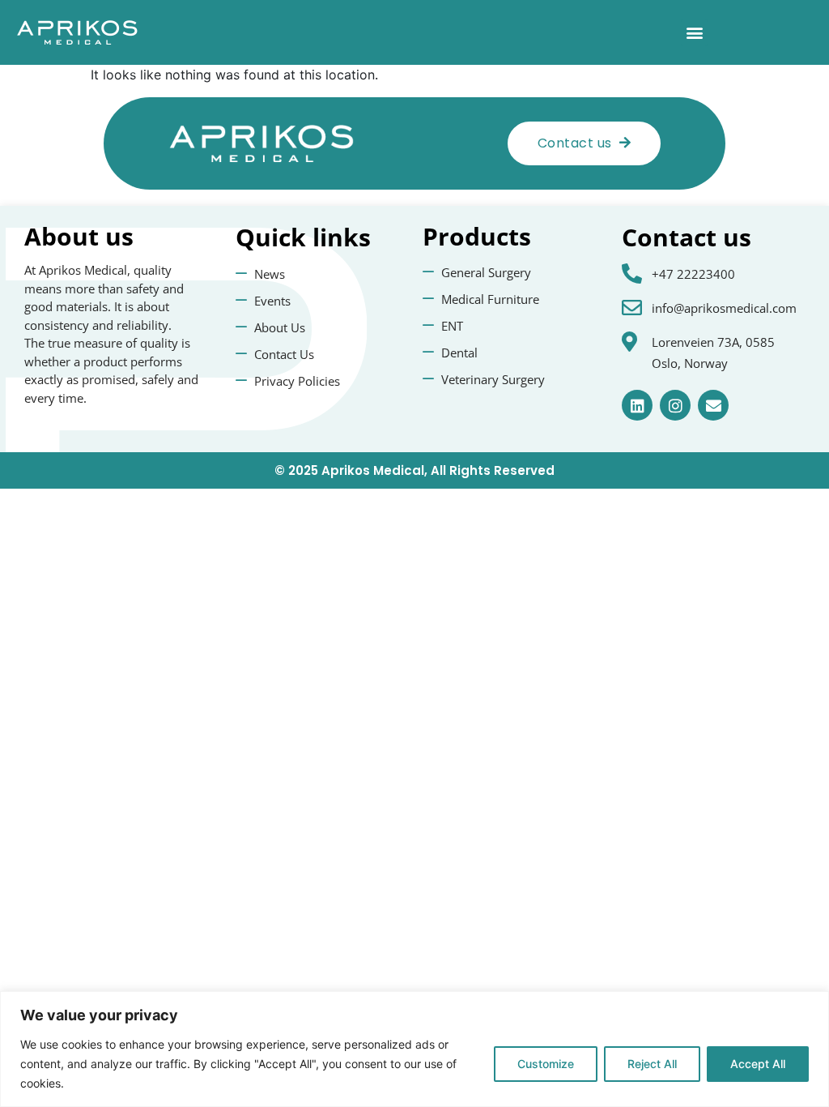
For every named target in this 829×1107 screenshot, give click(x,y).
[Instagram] (675, 405)
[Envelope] (713, 405)
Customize (545, 1064)
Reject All (652, 1064)
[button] (694, 32)
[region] (414, 1049)
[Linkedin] (637, 405)
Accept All (757, 1064)
